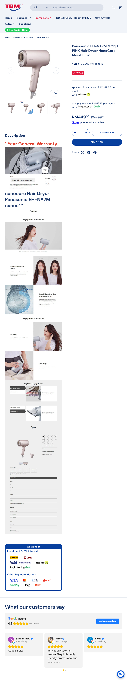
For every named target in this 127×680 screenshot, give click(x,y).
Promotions (42, 18)
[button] (63, 670)
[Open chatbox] (121, 674)
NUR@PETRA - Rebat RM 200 (73, 18)
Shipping (76, 122)
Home (8, 18)
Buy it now (97, 142)
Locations (25, 24)
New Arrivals (102, 18)
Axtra (8, 24)
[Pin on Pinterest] (95, 152)
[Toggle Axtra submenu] (14, 24)
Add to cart (107, 132)
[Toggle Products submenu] (29, 18)
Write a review (107, 621)
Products (21, 18)
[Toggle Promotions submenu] (51, 18)
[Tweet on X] (82, 152)
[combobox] (66, 7)
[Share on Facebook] (89, 152)
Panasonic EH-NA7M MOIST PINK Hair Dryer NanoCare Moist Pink (31, 37)
